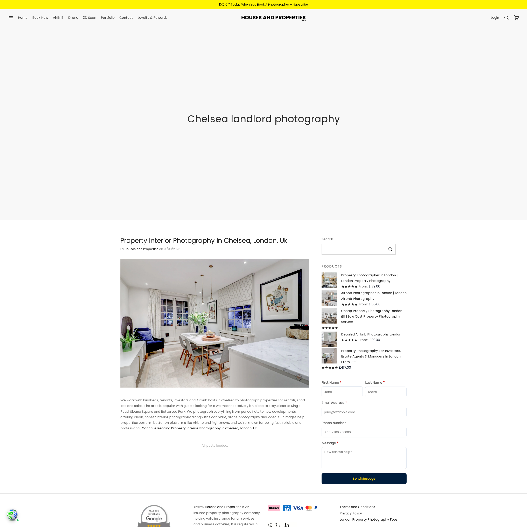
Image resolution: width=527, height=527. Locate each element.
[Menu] (10, 17)
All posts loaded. (215, 445)
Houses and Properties (141, 249)
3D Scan (89, 17)
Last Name (375, 382)
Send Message (364, 478)
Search (327, 239)
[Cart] (516, 17)
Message (330, 443)
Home (23, 17)
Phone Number (334, 423)
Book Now (40, 17)
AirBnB (58, 17)
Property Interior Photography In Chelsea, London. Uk (203, 240)
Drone (73, 17)
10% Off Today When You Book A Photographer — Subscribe (263, 4)
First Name (332, 382)
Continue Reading (199, 428)
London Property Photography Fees (369, 519)
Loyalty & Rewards (152, 17)
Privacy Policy (351, 513)
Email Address (334, 402)
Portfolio (108, 17)
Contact (126, 17)
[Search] (506, 17)
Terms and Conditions (357, 507)
